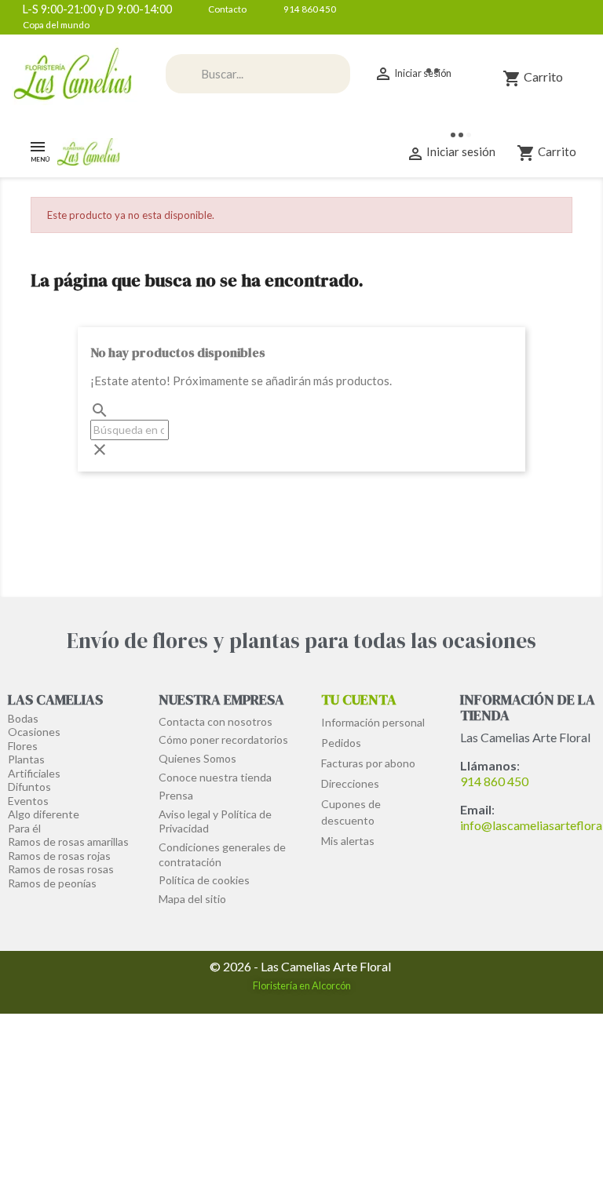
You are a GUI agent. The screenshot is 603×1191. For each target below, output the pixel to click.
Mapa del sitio (192, 898)
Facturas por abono (368, 763)
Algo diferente (43, 814)
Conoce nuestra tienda (215, 777)
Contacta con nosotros (215, 721)
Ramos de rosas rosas (61, 869)
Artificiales (34, 773)
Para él (24, 828)
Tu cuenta (359, 699)
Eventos (28, 800)
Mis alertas (348, 840)
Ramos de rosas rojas (59, 855)
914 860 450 (494, 781)
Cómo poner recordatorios (223, 739)
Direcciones (350, 783)
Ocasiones (34, 731)
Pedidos (341, 742)
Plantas (26, 759)
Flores (23, 745)
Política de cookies (204, 880)
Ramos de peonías (52, 883)
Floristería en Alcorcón (302, 985)
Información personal (373, 722)
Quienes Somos (197, 758)
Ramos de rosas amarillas (68, 841)
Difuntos (29, 786)
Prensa (176, 795)
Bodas (23, 718)
